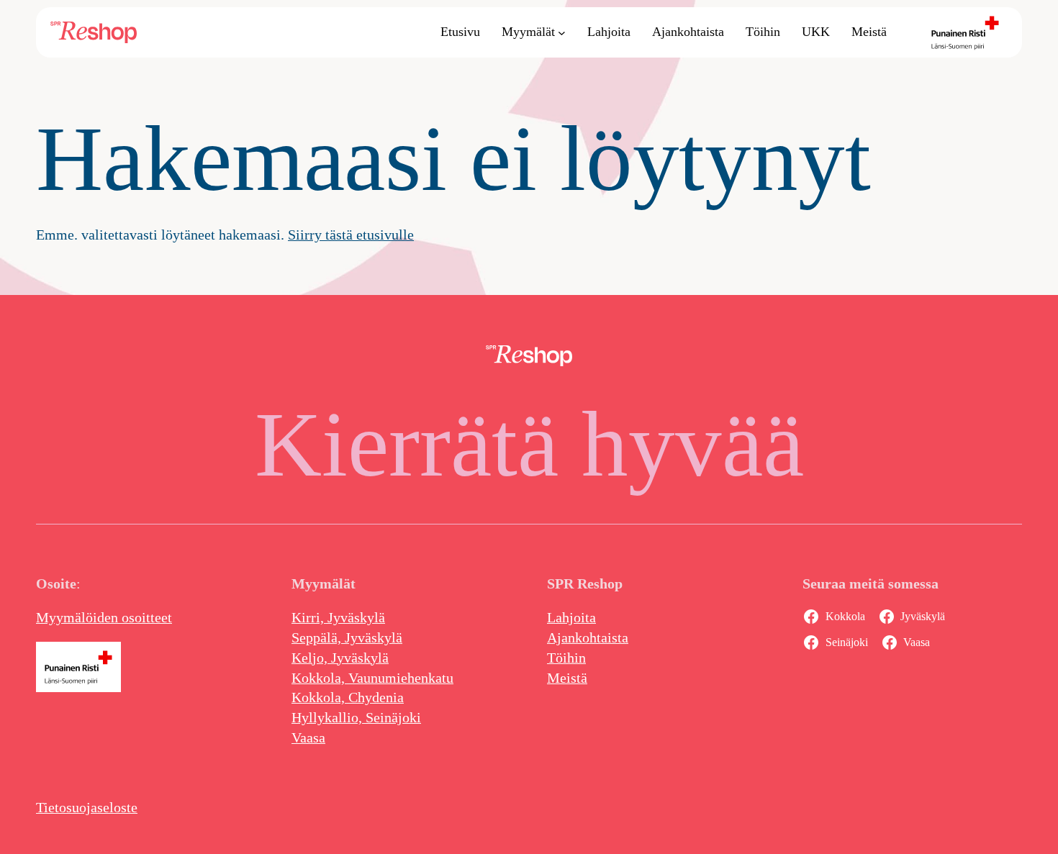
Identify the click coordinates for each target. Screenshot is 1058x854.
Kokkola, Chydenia (347, 697)
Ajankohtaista (587, 637)
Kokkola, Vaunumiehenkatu (372, 678)
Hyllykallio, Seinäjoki (356, 717)
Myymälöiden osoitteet (104, 617)
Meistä (567, 678)
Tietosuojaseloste (86, 807)
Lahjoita (571, 617)
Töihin (566, 658)
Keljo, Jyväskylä (340, 658)
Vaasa (308, 737)
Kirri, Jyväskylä (338, 617)
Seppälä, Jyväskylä (346, 637)
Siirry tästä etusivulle (351, 234)
